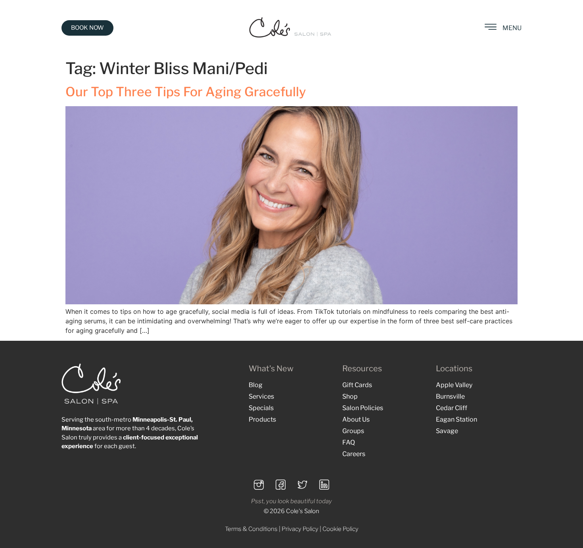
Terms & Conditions (251, 529)
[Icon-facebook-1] (281, 485)
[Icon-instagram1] (259, 485)
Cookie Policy (340, 529)
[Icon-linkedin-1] (324, 485)
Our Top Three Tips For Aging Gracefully (185, 91)
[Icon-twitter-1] (303, 485)
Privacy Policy (300, 529)
